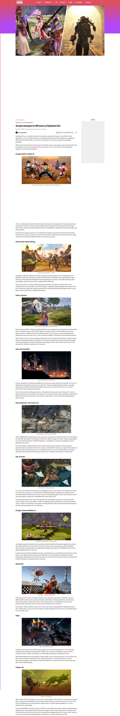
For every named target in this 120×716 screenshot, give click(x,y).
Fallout (53, 701)
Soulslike (39, 649)
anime (48, 224)
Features (22, 120)
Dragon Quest (53, 145)
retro (23, 490)
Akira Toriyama (30, 235)
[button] (76, 132)
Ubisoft (74, 288)
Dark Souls (37, 385)
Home (17, 120)
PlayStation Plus (36, 147)
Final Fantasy (36, 145)
